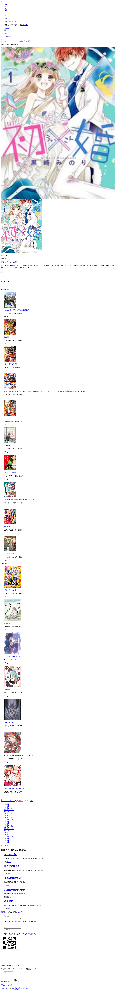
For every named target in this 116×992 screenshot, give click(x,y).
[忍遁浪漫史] (12, 620)
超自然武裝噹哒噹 (10, 472)
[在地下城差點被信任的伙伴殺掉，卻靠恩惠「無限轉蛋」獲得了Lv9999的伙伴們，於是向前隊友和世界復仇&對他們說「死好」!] (10, 388)
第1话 (9, 885)
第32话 (9, 806)
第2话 (9, 862)
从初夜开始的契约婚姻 (15, 889)
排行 (5, 8)
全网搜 (29, 41)
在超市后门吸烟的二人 (11, 553)
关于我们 (4, 965)
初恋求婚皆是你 (12, 866)
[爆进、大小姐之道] (12, 587)
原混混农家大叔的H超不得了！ (14, 788)
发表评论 (33, 921)
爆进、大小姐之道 (10, 590)
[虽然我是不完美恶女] (10, 361)
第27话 (9, 815)
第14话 (9, 840)
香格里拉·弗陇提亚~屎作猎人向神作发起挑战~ (19, 499)
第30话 (9, 810)
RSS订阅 (7, 988)
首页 (5, 4)
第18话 (9, 832)
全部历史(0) (8, 28)
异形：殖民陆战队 (10, 722)
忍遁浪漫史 (8, 623)
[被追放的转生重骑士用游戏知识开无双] (10, 307)
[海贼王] (10, 334)
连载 (4, 801)
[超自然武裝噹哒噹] (10, 469)
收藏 (2, 981)
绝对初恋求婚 (10, 854)
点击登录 (25, 25)
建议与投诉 (10, 965)
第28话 (9, 813)
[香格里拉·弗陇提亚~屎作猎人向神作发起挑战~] (10, 497)
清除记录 (13, 21)
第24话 (9, 821)
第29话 (9, 812)
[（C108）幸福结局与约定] (12, 653)
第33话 (20, 801)
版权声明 (17, 965)
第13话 (9, 842)
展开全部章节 (5, 845)
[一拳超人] (10, 524)
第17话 (9, 834)
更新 (5, 6)
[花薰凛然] (10, 442)
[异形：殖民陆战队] (12, 720)
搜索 (19, 41)
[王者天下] (10, 415)
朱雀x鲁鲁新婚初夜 (13, 878)
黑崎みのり (8, 258)
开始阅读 (7, 981)
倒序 (31, 801)
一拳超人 (7, 526)
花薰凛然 (7, 445)
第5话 (9, 873)
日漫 (5, 10)
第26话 (9, 817)
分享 (2, 988)
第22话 (9, 825)
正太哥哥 (7, 689)
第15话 (9, 838)
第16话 (9, 836)
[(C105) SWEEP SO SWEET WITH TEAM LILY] (12, 753)
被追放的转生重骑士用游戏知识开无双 (16, 310)
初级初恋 (8, 901)
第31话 (9, 808)
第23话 (9, 823)
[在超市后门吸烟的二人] (10, 551)
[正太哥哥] (12, 686)
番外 (11, 801)
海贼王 (6, 337)
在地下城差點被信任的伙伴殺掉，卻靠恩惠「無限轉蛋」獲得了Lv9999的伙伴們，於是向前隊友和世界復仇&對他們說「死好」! (45, 391)
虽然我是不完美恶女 (10, 364)
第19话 (9, 831)
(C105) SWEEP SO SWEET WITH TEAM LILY (18, 755)
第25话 (9, 819)
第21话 (9, 827)
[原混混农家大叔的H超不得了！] (12, 785)
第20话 (9, 829)
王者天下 (7, 418)
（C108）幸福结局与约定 (12, 656)
